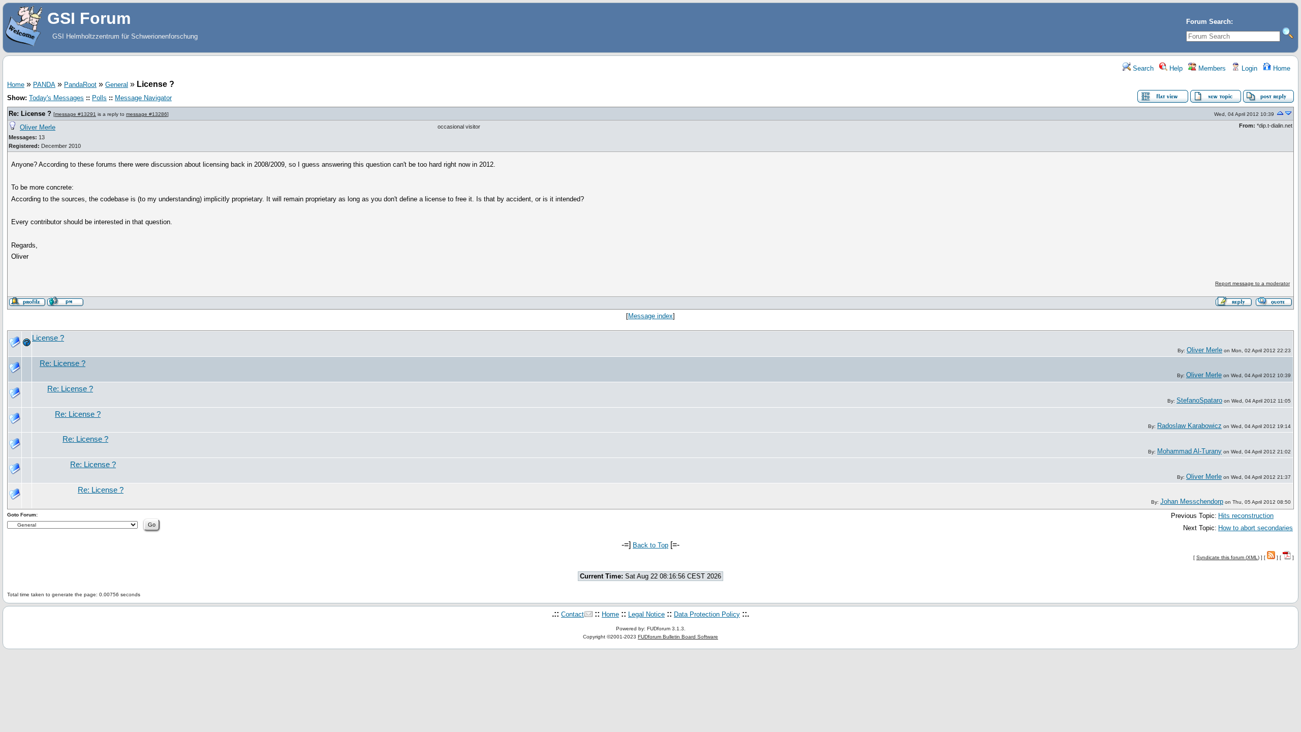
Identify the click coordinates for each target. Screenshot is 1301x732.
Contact (572, 614)
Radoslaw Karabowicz (1189, 426)
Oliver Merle (37, 127)
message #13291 (75, 114)
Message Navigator (143, 98)
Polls (99, 98)
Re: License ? (30, 113)
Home (1280, 68)
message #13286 (146, 114)
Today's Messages (56, 98)
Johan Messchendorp (1191, 501)
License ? (48, 338)
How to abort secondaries (1255, 528)
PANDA (44, 84)
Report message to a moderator (1252, 283)
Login (1248, 68)
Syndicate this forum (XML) (1227, 557)
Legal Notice (646, 614)
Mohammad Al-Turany (1189, 451)
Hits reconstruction (1246, 516)
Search (1142, 68)
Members (1211, 68)
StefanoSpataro (1199, 400)
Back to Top (650, 545)
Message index (650, 316)
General (116, 84)
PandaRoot (80, 84)
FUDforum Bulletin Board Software (678, 636)
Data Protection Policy (707, 614)
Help (1175, 68)
